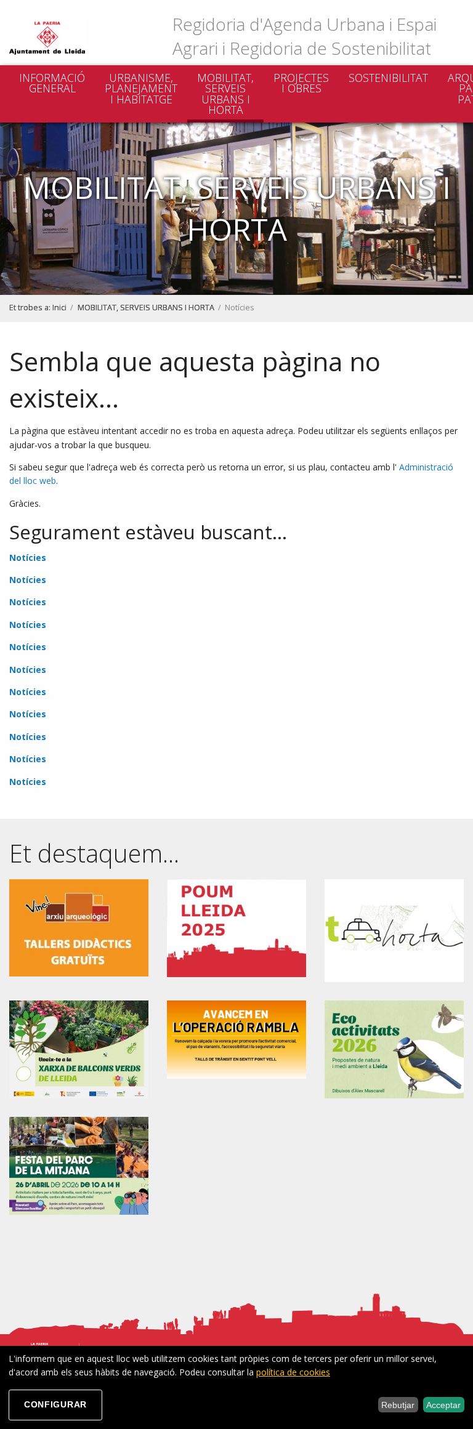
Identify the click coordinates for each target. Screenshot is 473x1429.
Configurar (55, 1404)
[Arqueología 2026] (78, 927)
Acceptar (443, 1405)
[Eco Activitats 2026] (394, 1049)
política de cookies (293, 1372)
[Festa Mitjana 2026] (78, 1164)
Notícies (27, 557)
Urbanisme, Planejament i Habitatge (141, 88)
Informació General (52, 83)
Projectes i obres (301, 83)
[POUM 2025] (236, 927)
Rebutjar (397, 1405)
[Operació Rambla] (236, 1038)
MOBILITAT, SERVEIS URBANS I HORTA (225, 94)
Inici (59, 307)
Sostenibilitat (388, 77)
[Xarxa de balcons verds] (78, 1049)
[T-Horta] (394, 929)
